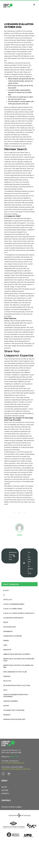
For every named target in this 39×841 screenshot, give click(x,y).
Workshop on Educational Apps (14, 719)
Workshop (7, 715)
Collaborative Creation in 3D (13, 618)
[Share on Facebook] (14, 513)
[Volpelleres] (7, 5)
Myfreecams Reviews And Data (13, 556)
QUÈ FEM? (4, 790)
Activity (6, 590)
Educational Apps (9, 627)
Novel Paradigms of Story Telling (15, 672)
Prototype (7, 681)
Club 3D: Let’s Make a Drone (12, 608)
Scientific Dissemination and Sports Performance (15, 695)
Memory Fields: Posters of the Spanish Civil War (18, 666)
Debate (5, 622)
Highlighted (7, 649)
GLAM (5, 645)
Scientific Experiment (10, 701)
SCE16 (5, 690)
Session (6, 705)
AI (4, 595)
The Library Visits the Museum (13, 710)
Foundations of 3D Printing (12, 636)
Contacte (5, 793)
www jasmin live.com (17, 334)
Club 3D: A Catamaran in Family (13, 604)
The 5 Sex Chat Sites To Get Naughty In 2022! (30, 563)
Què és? (4, 787)
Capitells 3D (7, 599)
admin (19, 535)
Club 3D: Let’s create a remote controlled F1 (19, 613)
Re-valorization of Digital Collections (16, 685)
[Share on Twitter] (19, 513)
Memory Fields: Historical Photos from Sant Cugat (19, 660)
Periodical (7, 676)
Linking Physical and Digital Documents (16, 654)
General (6, 640)
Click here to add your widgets (11, 807)
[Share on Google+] (25, 513)
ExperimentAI (7, 631)
